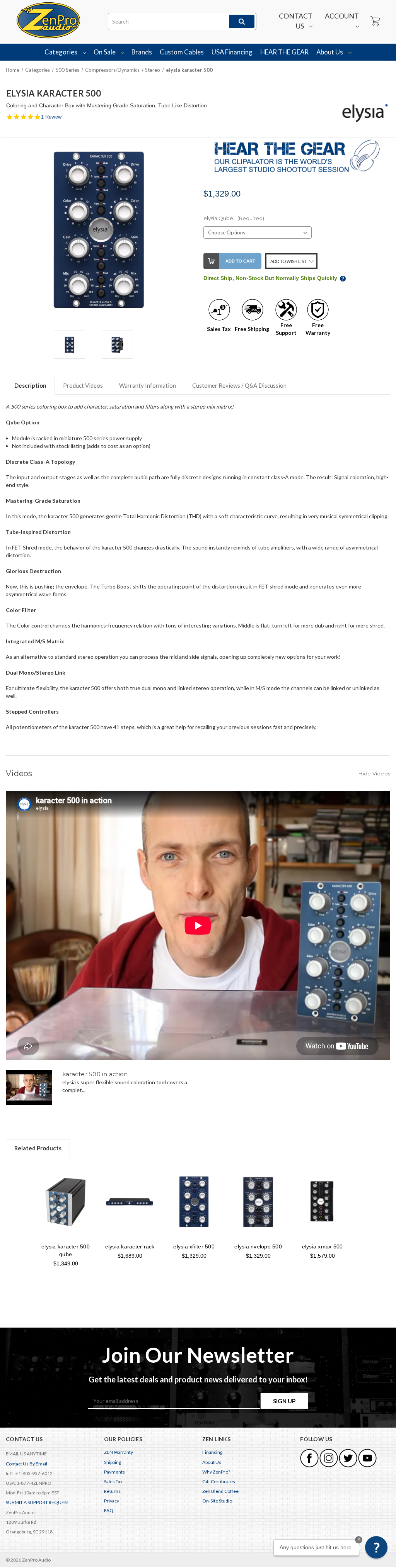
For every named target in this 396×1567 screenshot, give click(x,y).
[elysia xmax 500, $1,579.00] (322, 1202)
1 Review (51, 117)
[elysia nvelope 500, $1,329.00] (258, 1202)
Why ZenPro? (216, 1472)
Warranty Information (147, 385)
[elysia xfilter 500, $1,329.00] (194, 1202)
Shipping (112, 1462)
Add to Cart (240, 261)
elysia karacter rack (130, 1246)
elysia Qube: (233, 218)
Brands (141, 52)
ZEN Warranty (118, 1452)
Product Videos (83, 385)
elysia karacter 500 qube (65, 1250)
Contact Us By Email (26, 1464)
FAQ (108, 1510)
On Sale (105, 52)
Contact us (295, 21)
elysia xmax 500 (322, 1246)
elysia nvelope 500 (258, 1246)
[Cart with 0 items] (374, 21)
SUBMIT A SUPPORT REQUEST (37, 1502)
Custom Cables (182, 52)
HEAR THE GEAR (284, 52)
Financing (212, 1452)
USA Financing (232, 52)
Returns (112, 1491)
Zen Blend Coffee (220, 1491)
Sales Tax (113, 1481)
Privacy (111, 1501)
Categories (61, 52)
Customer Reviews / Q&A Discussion (239, 385)
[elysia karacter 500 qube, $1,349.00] (65, 1202)
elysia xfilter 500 (194, 1246)
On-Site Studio (217, 1501)
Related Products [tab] (37, 1148)
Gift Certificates (218, 1481)
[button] (376, 1547)
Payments (114, 1472)
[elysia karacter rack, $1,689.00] (130, 1202)
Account (342, 16)
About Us (330, 52)
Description (30, 385)
